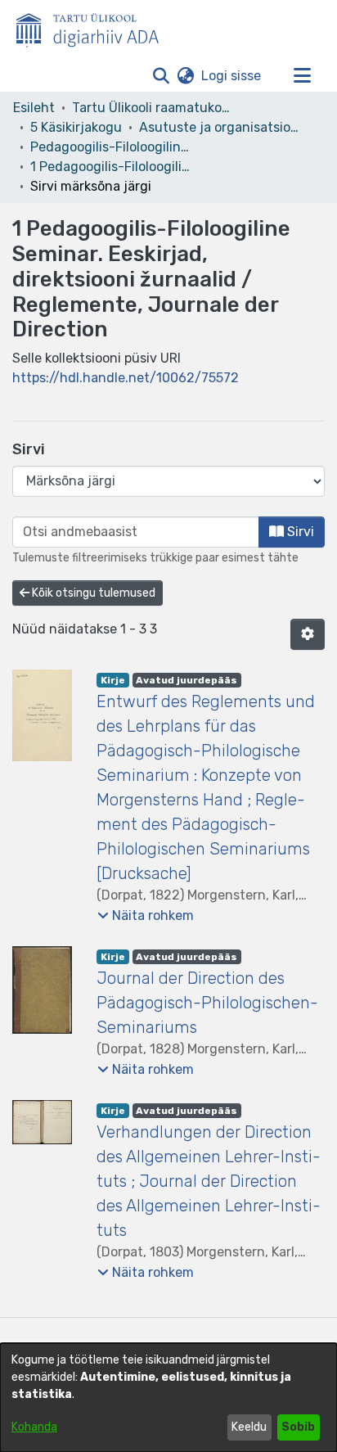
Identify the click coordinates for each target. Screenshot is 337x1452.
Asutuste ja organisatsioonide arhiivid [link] (221, 127)
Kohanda (34, 1427)
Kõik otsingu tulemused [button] (92, 593)
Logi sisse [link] (232, 75)
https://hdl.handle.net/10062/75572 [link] (125, 378)
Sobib (298, 1427)
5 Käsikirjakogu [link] (76, 127)
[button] (161, 76)
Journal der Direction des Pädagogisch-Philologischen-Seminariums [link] (207, 1002)
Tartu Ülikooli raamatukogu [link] (154, 107)
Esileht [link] (34, 107)
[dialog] (168, 1397)
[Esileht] (94, 27)
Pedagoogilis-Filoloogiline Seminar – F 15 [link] (112, 147)
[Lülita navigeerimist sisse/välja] (302, 76)
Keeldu (249, 1427)
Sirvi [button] (299, 531)
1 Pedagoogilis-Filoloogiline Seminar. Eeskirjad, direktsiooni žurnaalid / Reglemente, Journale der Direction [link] (112, 166)
